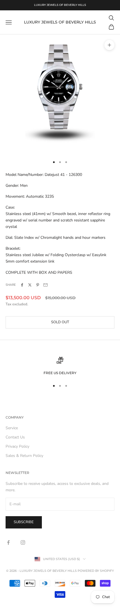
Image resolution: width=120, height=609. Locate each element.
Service (12, 428)
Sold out (60, 322)
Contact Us (15, 437)
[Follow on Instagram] (23, 542)
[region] (60, 366)
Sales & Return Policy (24, 455)
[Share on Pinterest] (37, 285)
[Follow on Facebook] (8, 542)
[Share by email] (45, 285)
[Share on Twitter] (30, 285)
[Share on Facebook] (22, 285)
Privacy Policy (17, 446)
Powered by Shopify (96, 571)
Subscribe (24, 522)
